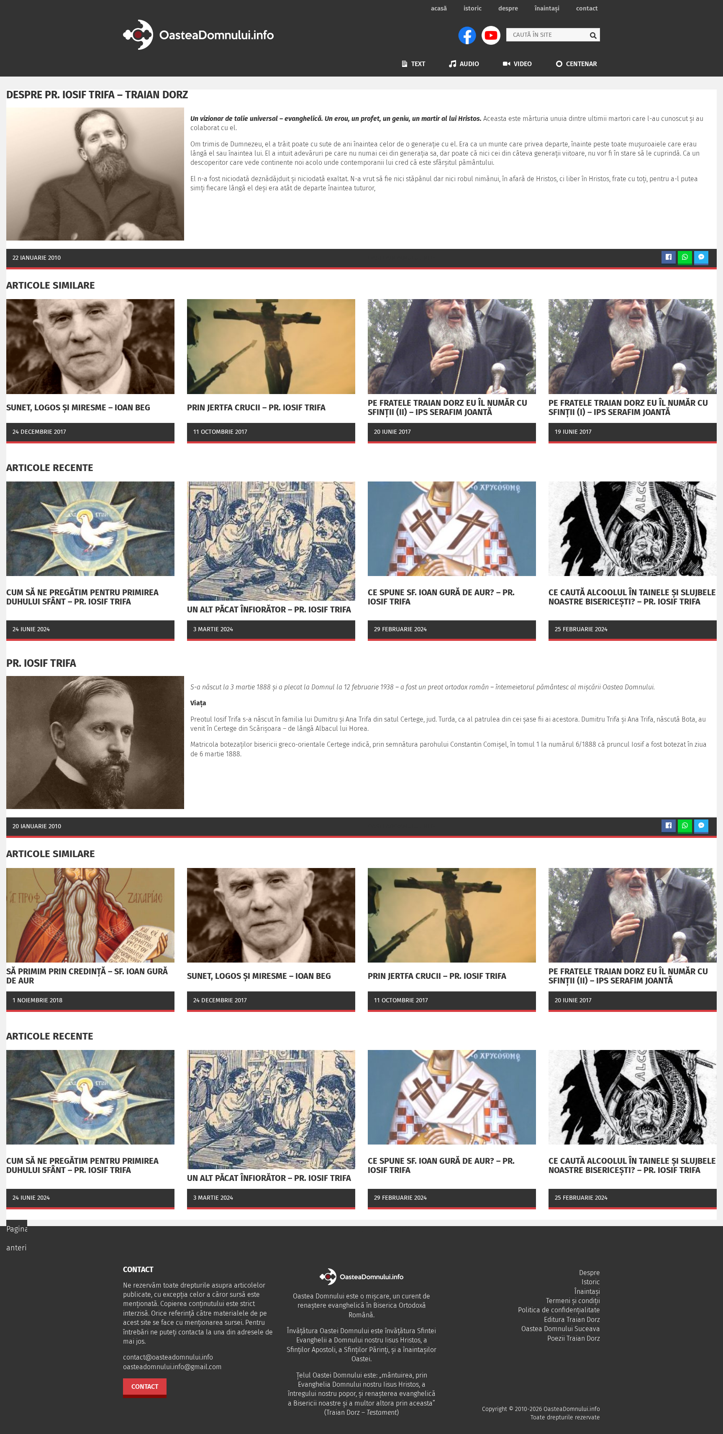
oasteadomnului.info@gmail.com (172, 1367)
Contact (587, 8)
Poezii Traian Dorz (573, 1338)
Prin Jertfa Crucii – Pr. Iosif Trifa (256, 407)
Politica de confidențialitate (559, 1310)
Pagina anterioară (16, 1238)
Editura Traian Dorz (572, 1320)
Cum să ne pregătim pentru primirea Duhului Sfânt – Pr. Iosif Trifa (82, 597)
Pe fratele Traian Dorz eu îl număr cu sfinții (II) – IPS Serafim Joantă (447, 407)
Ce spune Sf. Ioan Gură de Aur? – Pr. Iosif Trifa (441, 597)
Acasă (439, 8)
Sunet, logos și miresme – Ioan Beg (78, 407)
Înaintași (547, 8)
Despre (508, 8)
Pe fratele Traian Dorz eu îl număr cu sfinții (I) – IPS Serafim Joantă (628, 407)
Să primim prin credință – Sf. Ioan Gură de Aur (87, 976)
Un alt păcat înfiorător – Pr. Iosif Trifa (269, 609)
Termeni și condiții (573, 1301)
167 (383, 1229)
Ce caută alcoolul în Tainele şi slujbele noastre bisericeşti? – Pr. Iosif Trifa (632, 597)
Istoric (473, 8)
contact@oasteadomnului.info (168, 1357)
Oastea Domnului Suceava (560, 1329)
